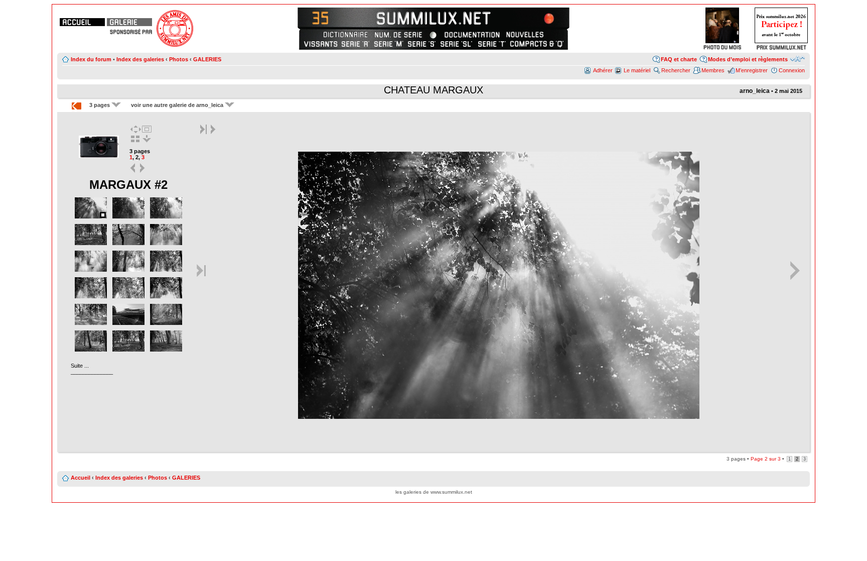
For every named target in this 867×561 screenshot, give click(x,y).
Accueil (80, 478)
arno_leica (755, 91)
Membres (713, 70)
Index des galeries (140, 59)
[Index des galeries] (129, 22)
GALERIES (207, 59)
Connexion (792, 70)
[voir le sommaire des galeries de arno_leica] (99, 156)
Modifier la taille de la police (797, 58)
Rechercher (675, 70)
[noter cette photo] (498, 417)
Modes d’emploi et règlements (748, 59)
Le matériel (637, 70)
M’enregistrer (752, 70)
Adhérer (603, 70)
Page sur (766, 459)
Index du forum (91, 59)
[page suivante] (142, 172)
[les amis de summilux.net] (131, 32)
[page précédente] (133, 172)
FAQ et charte (679, 59)
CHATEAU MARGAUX (433, 89)
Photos (178, 59)
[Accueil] (82, 22)
